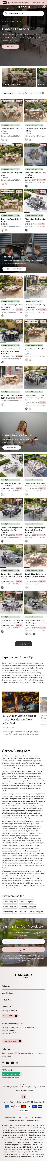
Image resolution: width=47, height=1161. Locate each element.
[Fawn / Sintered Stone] (30, 634)
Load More (23, 644)
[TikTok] (17, 1063)
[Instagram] (12, 1062)
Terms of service (10, 1117)
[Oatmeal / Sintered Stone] (26, 315)
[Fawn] (2, 404)
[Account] (39, 8)
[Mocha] (2, 315)
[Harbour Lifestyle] (23, 8)
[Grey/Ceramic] (26, 408)
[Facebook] (3, 1063)
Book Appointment (14, 269)
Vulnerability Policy (32, 1120)
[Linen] (6, 139)
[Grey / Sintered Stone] (26, 186)
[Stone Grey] (26, 541)
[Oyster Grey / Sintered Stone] (26, 634)
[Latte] (26, 494)
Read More (10, 46)
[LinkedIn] (7, 1062)
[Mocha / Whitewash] (2, 139)
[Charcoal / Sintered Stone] (2, 541)
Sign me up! (24, 949)
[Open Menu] (4, 7)
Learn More (11, 447)
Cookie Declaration (35, 1117)
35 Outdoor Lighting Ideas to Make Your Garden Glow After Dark (20, 719)
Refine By (7, 93)
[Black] (2, 362)
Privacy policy (22, 1117)
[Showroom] (8, 8)
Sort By (21, 93)
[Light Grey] (2, 494)
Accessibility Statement (16, 1120)
